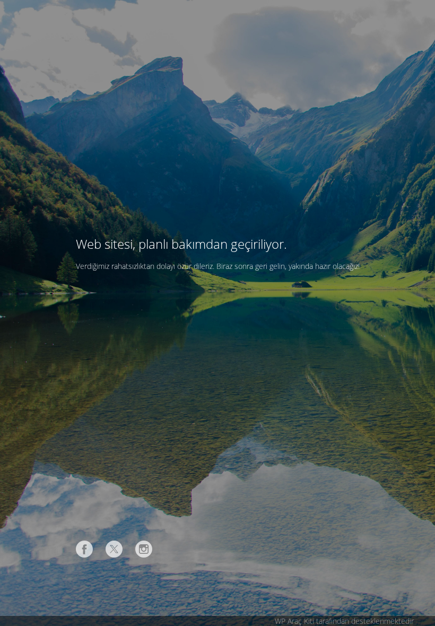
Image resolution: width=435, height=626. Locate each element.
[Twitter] (114, 549)
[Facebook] (84, 549)
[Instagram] (143, 549)
